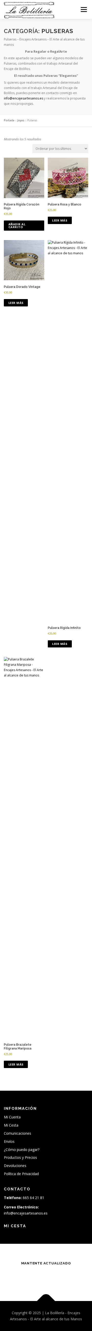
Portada (9, 120)
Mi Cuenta (12, 1117)
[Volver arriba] (46, 1301)
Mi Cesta (11, 1125)
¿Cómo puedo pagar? (21, 1149)
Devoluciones (15, 1165)
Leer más (59, 220)
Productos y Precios (20, 1157)
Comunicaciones (17, 1133)
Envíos (9, 1141)
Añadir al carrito (17, 225)
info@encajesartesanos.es (23, 98)
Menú (83, 9)
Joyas (20, 120)
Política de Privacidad (21, 1173)
